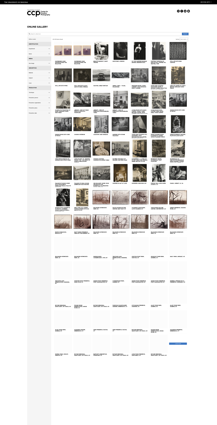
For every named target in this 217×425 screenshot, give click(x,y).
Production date (33, 113)
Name (30, 54)
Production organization (35, 102)
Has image (31, 63)
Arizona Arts (205, 2)
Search (185, 34)
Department (32, 48)
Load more (178, 343)
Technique (31, 92)
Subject (31, 78)
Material (31, 72)
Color (30, 83)
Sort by (177, 39)
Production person (33, 97)
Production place (33, 108)
